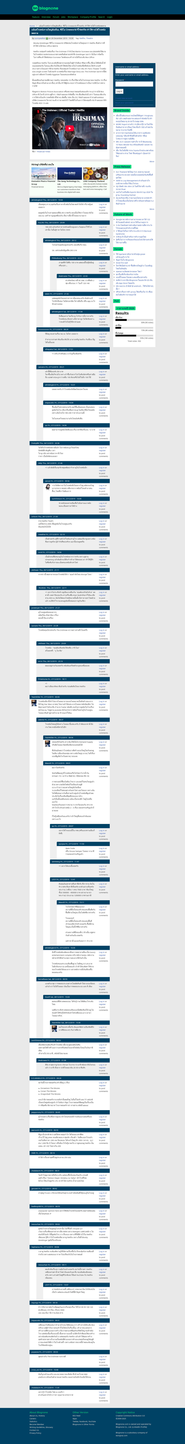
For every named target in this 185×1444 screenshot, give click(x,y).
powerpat (35, 608)
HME (33, 1153)
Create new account (123, 98)
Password (119, 80)
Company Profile (88, 17)
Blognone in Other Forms (83, 1424)
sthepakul (49, 349)
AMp (40, 463)
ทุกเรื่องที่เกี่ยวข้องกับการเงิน (127, 274)
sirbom (34, 516)
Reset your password (124, 103)
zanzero (41, 367)
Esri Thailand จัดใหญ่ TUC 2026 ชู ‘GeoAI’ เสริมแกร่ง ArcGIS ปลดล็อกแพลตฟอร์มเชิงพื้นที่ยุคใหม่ (134, 175)
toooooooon (43, 329)
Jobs (63, 17)
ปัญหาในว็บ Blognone (125, 260)
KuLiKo (41, 222)
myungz (34, 1302)
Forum (56, 17)
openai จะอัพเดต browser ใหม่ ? (129, 271)
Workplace (73, 17)
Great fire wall (122, 263)
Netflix (82, 38)
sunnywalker (40, 38)
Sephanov (35, 1247)
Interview (46, 17)
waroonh (35, 1130)
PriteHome (42, 679)
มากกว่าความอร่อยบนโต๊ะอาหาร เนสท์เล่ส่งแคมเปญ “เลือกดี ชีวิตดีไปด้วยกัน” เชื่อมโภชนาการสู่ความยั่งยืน (133, 136)
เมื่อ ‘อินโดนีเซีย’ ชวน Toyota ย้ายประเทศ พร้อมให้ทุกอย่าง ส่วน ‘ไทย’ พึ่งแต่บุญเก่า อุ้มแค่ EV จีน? (134, 153)
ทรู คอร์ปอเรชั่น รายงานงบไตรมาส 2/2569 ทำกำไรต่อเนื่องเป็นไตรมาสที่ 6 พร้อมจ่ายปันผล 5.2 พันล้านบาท (135, 201)
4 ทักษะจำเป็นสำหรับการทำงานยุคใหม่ (131, 237)
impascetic (49, 402)
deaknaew (63, 276)
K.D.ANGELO (36, 1078)
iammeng (56, 861)
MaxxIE (48, 763)
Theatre (89, 38)
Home (32, 26)
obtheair (35, 570)
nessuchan (36, 1224)
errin (40, 661)
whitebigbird (36, 200)
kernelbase (43, 979)
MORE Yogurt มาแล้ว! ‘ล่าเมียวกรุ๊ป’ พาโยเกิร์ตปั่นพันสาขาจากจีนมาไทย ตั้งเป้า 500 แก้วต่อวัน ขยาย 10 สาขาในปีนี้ (134, 127)
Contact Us (34, 1430)
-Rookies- (42, 588)
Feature (35, 17)
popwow (35, 1352)
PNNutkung (57, 258)
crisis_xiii (35, 1370)
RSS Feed (76, 1415)
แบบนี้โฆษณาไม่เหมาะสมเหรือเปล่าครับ (131, 277)
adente (41, 719)
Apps (75, 1418)
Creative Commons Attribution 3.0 (130, 1415)
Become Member (37, 1424)
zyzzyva (34, 625)
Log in (101, 204)
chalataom (35, 1170)
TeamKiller (35, 697)
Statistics (33, 1421)
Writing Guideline (37, 1427)
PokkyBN (35, 443)
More (152, 161)
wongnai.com (121, 1435)
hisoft (47, 997)
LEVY (54, 879)
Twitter (75, 1421)
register (102, 207)
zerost (47, 481)
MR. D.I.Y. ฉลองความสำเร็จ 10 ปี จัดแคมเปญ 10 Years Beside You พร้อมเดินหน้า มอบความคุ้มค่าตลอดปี (134, 145)
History (42, 1415)
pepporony (36, 1112)
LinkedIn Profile (139, 1427)
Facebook (83, 1421)
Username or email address (127, 67)
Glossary (49, 1427)
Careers (33, 1418)
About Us (34, 1415)
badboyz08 (36, 1206)
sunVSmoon (57, 499)
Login (109, 17)
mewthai (42, 534)
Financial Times (43, 151)
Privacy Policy (35, 1433)
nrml (40, 552)
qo (46, 425)
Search (101, 17)
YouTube (92, 1421)
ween (47, 294)
